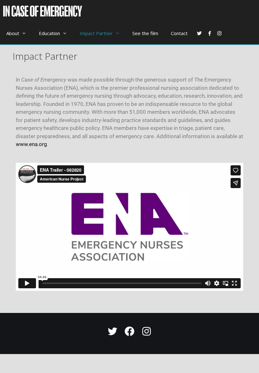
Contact (179, 33)
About (12, 33)
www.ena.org (31, 144)
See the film (145, 33)
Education (49, 33)
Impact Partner (96, 33)
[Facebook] (129, 331)
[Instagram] (146, 331)
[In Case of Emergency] (44, 11)
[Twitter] (112, 331)
